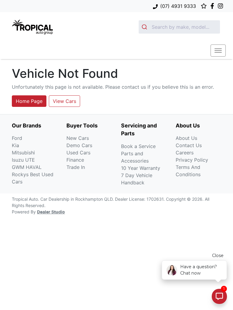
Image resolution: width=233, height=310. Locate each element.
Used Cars (78, 153)
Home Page (29, 101)
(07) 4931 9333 (178, 6)
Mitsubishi (23, 153)
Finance (75, 160)
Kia (15, 145)
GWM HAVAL (27, 167)
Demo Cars (79, 145)
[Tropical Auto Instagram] (222, 6)
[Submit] (145, 27)
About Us (186, 138)
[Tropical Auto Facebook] (213, 6)
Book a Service (138, 146)
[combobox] (179, 27)
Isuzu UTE (23, 160)
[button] (218, 51)
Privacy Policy (192, 160)
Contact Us (189, 145)
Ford (17, 138)
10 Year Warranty (140, 168)
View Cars (64, 101)
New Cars (77, 138)
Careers (185, 153)
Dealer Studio (51, 212)
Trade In (75, 167)
